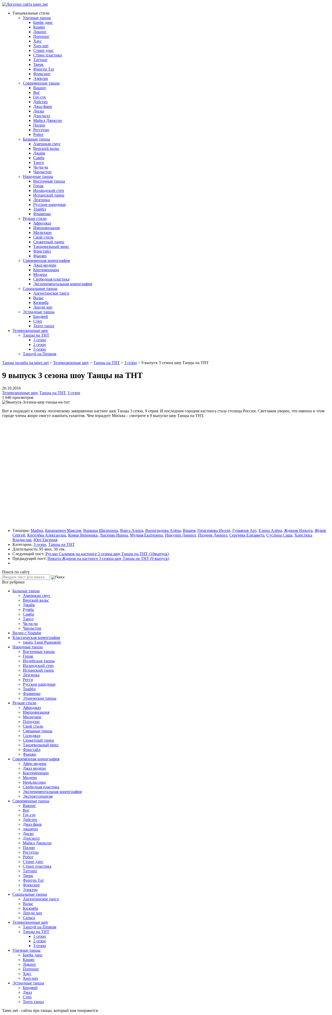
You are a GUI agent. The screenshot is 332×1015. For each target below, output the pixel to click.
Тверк (38, 64)
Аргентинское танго (51, 293)
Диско (38, 111)
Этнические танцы (39, 698)
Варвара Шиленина (100, 530)
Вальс (38, 298)
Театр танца (43, 326)
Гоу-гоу (39, 97)
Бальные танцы (36, 139)
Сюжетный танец (48, 242)
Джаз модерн (44, 265)
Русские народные (49, 204)
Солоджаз (31, 735)
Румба (28, 609)
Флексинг (42, 74)
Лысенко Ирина (114, 535)
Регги (28, 679)
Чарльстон (42, 172)
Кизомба (41, 302)
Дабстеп (40, 102)
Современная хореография (46, 260)
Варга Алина (131, 530)
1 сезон (39, 340)
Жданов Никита (298, 530)
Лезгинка (41, 200)
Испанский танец (48, 195)
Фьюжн (40, 256)
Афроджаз (42, 223)
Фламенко (42, 214)
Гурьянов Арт (244, 530)
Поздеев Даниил (212, 535)
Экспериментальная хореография (62, 284)
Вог (36, 92)
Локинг (40, 32)
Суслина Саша (279, 535)
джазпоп (30, 829)
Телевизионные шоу (30, 330)
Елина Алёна (270, 530)
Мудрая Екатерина (146, 535)
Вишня (189, 530)
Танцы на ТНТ (36, 335)
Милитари (42, 232)
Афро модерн (34, 763)
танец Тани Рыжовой (42, 642)
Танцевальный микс (51, 246)
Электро (40, 78)
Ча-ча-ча (40, 167)
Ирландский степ (48, 190)
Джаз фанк (42, 106)
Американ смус (47, 144)
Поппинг (41, 36)
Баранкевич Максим (63, 530)
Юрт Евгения (45, 540)
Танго (38, 162)
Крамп (39, 27)
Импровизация (46, 228)
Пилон (39, 125)
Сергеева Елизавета (246, 535)
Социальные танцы (40, 288)
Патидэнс (31, 721)
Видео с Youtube (26, 633)
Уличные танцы (37, 18)
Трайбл (39, 209)
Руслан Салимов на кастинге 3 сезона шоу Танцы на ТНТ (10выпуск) (107, 554)
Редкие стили (35, 218)
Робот (38, 134)
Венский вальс (46, 148)
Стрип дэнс (43, 50)
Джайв (39, 153)
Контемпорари (46, 270)
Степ (37, 321)
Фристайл (42, 251)
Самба (38, 158)
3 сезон (39, 349)
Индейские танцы (39, 661)
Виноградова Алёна (163, 530)
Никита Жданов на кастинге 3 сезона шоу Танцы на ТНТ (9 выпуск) (108, 558)
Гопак (38, 186)
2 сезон (39, 344)
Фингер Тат (43, 69)
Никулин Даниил (180, 535)
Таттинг (40, 60)
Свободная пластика (51, 279)
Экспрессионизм (38, 796)
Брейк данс (43, 22)
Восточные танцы (49, 181)
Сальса (29, 917)
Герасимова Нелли (213, 530)
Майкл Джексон (47, 120)
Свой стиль (43, 237)
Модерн (40, 274)
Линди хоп (42, 307)
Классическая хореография (36, 637)
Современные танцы (41, 83)
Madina (37, 530)
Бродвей (40, 316)
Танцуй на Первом (39, 354)
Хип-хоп (41, 46)
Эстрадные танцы (38, 312)
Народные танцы (38, 176)
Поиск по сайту (16, 572)
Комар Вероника (83, 535)
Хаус (37, 41)
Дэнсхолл (41, 116)
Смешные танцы (37, 731)
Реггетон (41, 130)
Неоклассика (34, 782)
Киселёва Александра (46, 535)
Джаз (27, 992)
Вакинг (39, 88)
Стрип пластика (47, 55)
